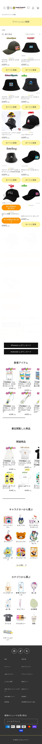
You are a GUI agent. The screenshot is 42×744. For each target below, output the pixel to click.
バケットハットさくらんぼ (29, 259)
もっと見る (20, 565)
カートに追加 (11, 70)
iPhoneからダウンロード (21, 345)
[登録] (34, 721)
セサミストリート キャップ (30, 216)
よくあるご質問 (8, 681)
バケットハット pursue (9, 259)
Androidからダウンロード (21, 352)
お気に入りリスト (8, 674)
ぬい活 (8, 609)
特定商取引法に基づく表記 (28, 702)
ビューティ (21, 609)
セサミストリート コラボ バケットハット (30, 98)
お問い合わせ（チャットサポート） (12, 690)
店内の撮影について (9, 696)
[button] (4, 7)
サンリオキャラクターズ (34, 526)
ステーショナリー (8, 639)
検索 (5, 659)
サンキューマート (23, 739)
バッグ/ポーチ (8, 593)
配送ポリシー (25, 681)
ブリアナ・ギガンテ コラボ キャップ (10, 60)
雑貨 (34, 623)
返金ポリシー (25, 689)
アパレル (8, 623)
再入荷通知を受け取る (11, 207)
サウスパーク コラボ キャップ (30, 171)
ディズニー (8, 541)
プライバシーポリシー (27, 674)
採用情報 (6, 702)
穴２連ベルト (6, 302)
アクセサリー (21, 623)
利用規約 (24, 696)
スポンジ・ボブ (8, 559)
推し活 (34, 593)
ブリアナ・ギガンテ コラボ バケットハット (10, 98)
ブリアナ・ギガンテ (34, 542)
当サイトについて (26, 666)
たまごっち (21, 525)
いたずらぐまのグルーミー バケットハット (30, 60)
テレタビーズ (21, 558)
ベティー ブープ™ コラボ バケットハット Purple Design (11, 171)
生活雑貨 (34, 609)
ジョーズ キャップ (27, 134)
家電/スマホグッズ (21, 594)
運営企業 (24, 659)
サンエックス (21, 541)
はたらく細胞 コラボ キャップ (10, 214)
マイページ (7, 666)
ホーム (4, 14)
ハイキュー (34, 558)
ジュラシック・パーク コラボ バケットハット (11, 133)
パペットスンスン (8, 526)
